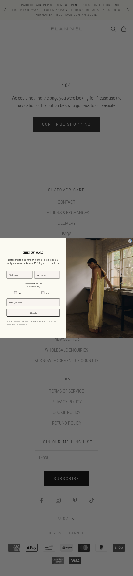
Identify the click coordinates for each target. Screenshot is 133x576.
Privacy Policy (22, 324)
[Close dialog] (130, 241)
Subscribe (33, 313)
